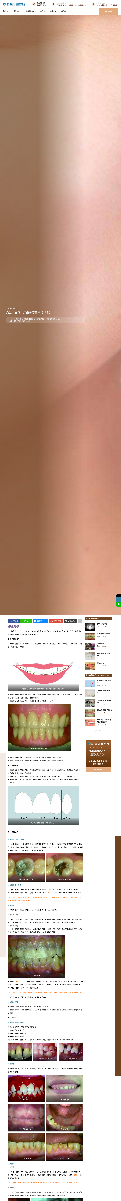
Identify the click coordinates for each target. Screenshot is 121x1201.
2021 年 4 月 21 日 (102, 693)
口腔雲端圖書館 (28, 319)
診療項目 (16, 10)
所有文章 (18, 319)
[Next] (100, 731)
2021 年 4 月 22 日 (102, 685)
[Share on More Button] (80, 621)
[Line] (118, 604)
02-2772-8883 (41, 5)
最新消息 (53, 10)
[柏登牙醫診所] (14, 4)
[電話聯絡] (118, 599)
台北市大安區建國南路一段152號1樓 (107, 5)
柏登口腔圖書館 (29, 10)
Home (11, 319)
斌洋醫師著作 (40, 319)
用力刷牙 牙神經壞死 (103, 690)
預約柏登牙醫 (109, 11)
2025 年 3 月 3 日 (101, 705)
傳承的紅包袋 (101, 663)
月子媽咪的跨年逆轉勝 (103, 634)
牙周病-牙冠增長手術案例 (104, 710)
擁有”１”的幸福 (102, 624)
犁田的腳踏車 (101, 643)
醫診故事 (42, 10)
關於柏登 (5, 10)
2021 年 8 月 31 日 (102, 724)
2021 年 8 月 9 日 (101, 712)
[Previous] (96, 731)
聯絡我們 (63, 10)
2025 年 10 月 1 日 (102, 626)
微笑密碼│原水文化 (53, 319)
